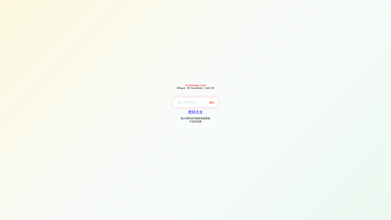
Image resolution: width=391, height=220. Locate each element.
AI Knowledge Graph (195, 85)
